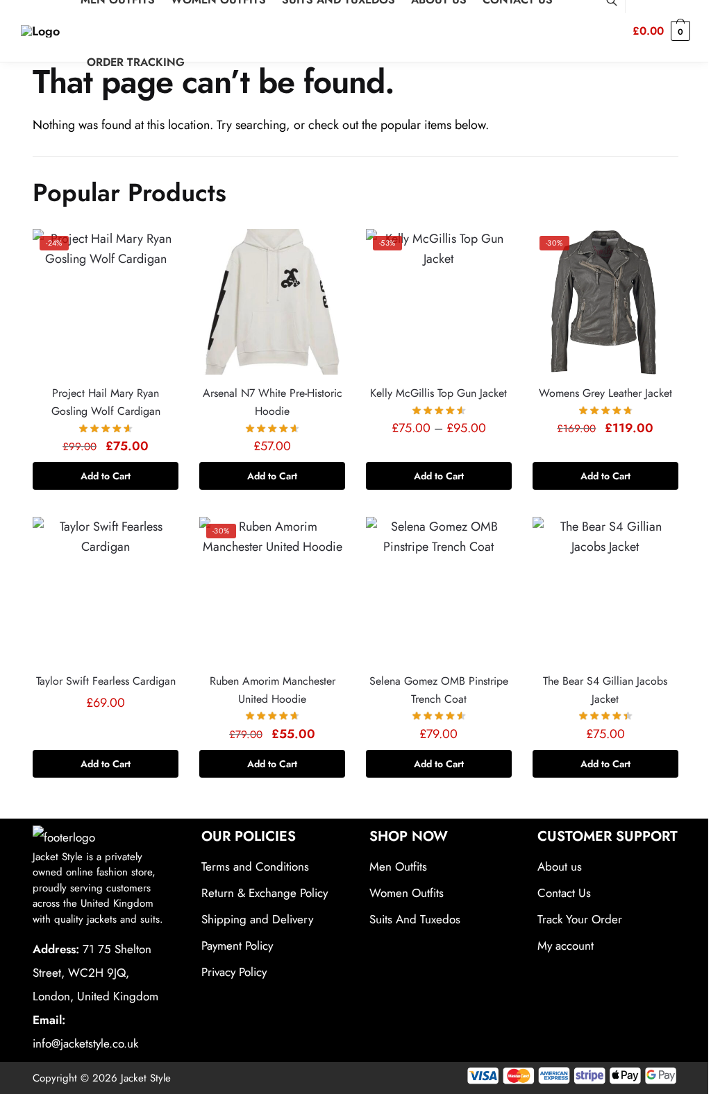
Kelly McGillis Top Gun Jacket (438, 393)
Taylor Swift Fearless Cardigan (106, 681)
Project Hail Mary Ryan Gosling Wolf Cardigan (105, 402)
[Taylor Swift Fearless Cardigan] (105, 590)
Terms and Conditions (255, 866)
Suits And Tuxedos (414, 919)
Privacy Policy (234, 972)
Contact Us (564, 892)
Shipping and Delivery (257, 919)
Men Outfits (398, 866)
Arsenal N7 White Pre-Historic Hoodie (272, 402)
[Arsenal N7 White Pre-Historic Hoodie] (272, 302)
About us (559, 866)
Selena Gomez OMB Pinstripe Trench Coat (438, 690)
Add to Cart (106, 476)
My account (565, 945)
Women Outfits (406, 892)
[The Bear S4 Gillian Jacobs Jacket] (605, 590)
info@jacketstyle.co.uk (85, 1043)
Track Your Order (579, 919)
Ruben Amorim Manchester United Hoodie (272, 690)
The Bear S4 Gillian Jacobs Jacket (605, 690)
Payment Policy (237, 945)
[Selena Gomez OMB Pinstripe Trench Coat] (439, 590)
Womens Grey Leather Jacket (605, 393)
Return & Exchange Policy (264, 892)
